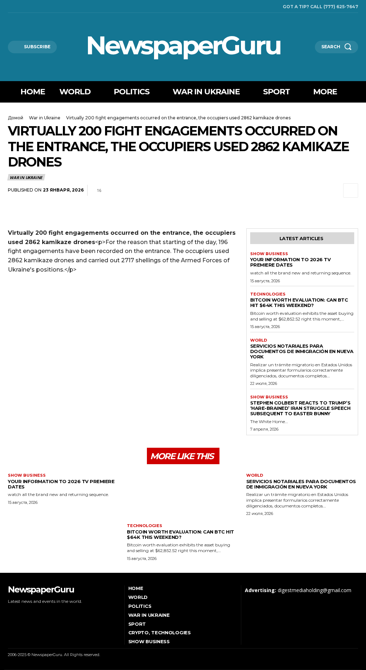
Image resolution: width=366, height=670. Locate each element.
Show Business (269, 254)
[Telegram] (317, 190)
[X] (29, 6)
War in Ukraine (44, 117)
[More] (350, 190)
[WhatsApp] (301, 190)
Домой (15, 117)
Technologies (268, 294)
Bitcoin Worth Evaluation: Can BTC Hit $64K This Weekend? (299, 302)
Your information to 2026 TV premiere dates (290, 262)
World (258, 340)
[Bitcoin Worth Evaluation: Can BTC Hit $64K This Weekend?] (183, 496)
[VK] (334, 190)
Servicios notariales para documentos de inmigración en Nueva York (301, 351)
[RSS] (19, 6)
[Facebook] (9, 6)
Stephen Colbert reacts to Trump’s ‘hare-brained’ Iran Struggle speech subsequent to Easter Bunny (300, 408)
